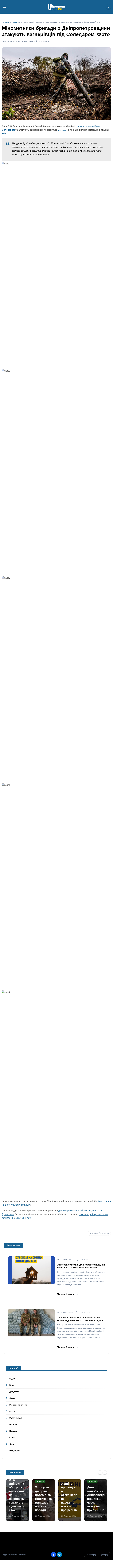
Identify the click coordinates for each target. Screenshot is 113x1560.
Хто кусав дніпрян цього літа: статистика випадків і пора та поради (43, 1499)
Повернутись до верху (98, 1555)
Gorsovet (62, 130)
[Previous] (100, 1472)
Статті (12, 1438)
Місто (12, 1411)
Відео (12, 1379)
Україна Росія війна (100, 1233)
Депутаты (14, 1392)
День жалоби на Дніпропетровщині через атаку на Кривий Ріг (95, 1499)
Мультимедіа (15, 1418)
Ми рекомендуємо (18, 1405)
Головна (6, 22)
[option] (17, 1500)
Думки (12, 1398)
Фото (12, 41)
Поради (13, 1431)
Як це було (14, 1451)
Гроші (12, 1385)
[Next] (105, 1472)
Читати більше (66, 1294)
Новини (15, 22)
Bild (4, 134)
